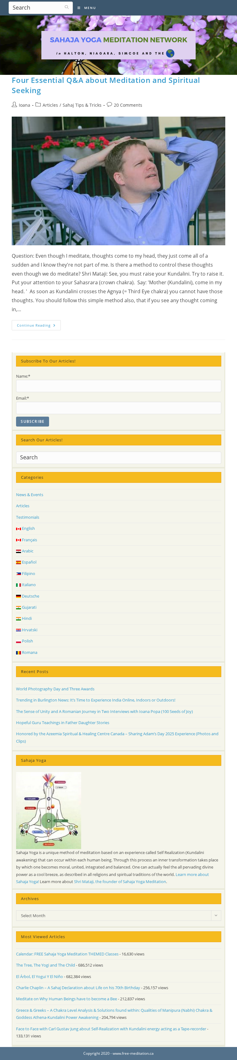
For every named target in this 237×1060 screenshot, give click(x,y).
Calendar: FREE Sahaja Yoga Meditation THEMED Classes (67, 954)
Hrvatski (29, 630)
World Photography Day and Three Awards (55, 689)
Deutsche (30, 596)
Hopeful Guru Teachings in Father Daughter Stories (62, 722)
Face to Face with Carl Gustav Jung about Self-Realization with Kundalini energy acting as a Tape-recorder (111, 1029)
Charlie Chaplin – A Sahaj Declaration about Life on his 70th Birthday (78, 987)
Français (29, 540)
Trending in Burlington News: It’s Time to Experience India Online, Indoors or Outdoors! (95, 700)
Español (28, 562)
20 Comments (128, 105)
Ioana (24, 105)
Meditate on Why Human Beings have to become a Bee (66, 999)
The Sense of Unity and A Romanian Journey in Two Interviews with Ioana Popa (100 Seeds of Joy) (104, 711)
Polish (27, 641)
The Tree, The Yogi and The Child (45, 965)
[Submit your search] (66, 7)
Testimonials (27, 517)
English (28, 528)
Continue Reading (39, 326)
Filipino (28, 573)
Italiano (28, 584)
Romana (29, 652)
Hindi (26, 618)
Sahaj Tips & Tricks (82, 105)
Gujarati (28, 607)
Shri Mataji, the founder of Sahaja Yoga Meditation (120, 881)
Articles (50, 105)
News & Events (29, 494)
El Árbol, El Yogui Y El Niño (39, 976)
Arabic (27, 551)
